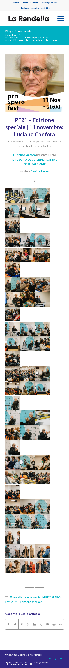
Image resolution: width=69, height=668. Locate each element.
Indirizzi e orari (30, 2)
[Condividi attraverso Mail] (60, 624)
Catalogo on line (49, 2)
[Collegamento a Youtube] (61, 658)
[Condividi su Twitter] (15, 624)
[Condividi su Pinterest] (28, 624)
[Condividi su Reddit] (54, 624)
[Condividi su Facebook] (8, 624)
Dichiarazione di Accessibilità (35, 8)
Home (16, 2)
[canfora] (34, 83)
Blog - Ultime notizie (18, 31)
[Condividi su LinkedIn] (34, 624)
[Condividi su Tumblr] (41, 624)
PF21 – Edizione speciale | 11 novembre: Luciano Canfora (34, 127)
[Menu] (59, 18)
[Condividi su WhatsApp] (22, 624)
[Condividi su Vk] (47, 624)
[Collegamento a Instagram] (55, 658)
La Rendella (46, 146)
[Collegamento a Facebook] (50, 658)
